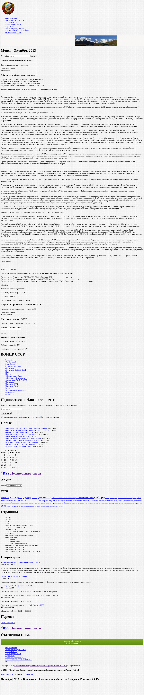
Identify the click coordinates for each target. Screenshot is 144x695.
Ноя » (14, 467)
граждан (135, 497)
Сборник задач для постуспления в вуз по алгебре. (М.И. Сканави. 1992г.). (29, 595)
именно (3, 500)
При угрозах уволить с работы (17, 436)
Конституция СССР (13, 24)
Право (20, 498)
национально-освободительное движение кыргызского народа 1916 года (85, 500)
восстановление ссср (84, 498)
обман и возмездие (37, 503)
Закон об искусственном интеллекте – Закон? (22, 440)
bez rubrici (9, 360)
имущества (9, 500)
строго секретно (13, 506)
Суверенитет (10, 394)
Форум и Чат (15, 541)
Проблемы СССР (12, 386)
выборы (99, 497)
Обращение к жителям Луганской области (21, 545)
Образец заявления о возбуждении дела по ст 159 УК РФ (27, 430)
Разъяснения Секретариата (15, 390)
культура (30, 500)
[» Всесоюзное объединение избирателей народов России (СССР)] (8, 15)
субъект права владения (26, 506)
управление (45, 506)
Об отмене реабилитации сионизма (19, 535)
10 (10, 457)
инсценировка (20, 500)
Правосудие (10, 382)
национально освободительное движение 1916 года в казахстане (124, 500)
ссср (3, 505)
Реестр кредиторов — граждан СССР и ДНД (22, 551)
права (90, 503)
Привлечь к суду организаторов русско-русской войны (26, 428)
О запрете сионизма (13, 33)
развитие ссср (105, 503)
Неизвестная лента (25, 473)
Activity (8, 519)
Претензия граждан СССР (15, 20)
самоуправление (116, 503)
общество (74, 503)
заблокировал (72, 642)
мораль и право (48, 500)
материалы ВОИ (37, 500)
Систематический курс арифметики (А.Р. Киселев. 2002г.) (23, 605)
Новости (8, 374)
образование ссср (57, 503)
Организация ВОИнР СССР (16, 380)
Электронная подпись (18, 543)
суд (35, 506)
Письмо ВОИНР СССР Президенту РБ (20, 444)
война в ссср (45, 497)
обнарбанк (48, 503)
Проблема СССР (11, 384)
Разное (8, 388)
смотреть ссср (137, 503)
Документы (9, 368)
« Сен (3, 467)
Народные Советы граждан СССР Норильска (22, 442)
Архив (3, 485)
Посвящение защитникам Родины (14, 576)
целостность (54, 506)
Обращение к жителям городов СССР (20, 432)
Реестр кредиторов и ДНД (15, 29)
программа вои (96, 503)
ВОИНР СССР (11, 22)
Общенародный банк (13, 376)
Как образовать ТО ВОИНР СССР (18, 31)
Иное (7, 372)
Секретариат (10, 392)
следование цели (128, 503)
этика (61, 506)
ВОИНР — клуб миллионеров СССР (19, 446)
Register (8, 523)
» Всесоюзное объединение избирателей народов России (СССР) (40, 666)
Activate (8, 517)
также (38, 506)
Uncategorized (10, 362)
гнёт (106, 498)
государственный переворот (123, 498)
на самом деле (60, 500)
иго (140, 498)
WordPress (29, 674)
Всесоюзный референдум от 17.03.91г (20, 525)
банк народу (35, 498)
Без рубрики (10, 364)
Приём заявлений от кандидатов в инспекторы (23, 438)
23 (7, 462)
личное (12, 539)
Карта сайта (10, 27)
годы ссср (111, 498)
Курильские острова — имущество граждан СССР (20, 562)
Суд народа (27, 498)
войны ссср (55, 498)
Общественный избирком (15, 378)
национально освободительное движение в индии (14, 503)
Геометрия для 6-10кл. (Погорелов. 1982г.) (17, 586)
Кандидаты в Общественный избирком (25, 531)
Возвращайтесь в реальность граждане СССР (22, 434)
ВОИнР (14, 497)
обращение (67, 503)
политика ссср (83, 503)
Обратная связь (11, 18)
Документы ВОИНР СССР (15, 370)
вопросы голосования (67, 498)
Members (8, 521)
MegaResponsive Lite (8, 674)
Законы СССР (10, 529)
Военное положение (13, 366)
